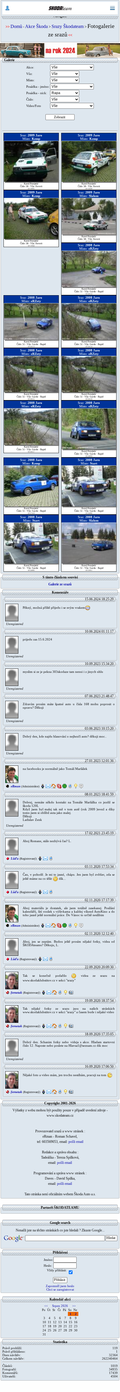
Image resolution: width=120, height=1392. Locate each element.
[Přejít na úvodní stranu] (60, 8)
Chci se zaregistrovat (60, 1289)
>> (74, 1305)
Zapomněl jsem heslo (60, 1286)
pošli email (75, 1142)
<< (46, 1305)
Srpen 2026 (60, 1305)
